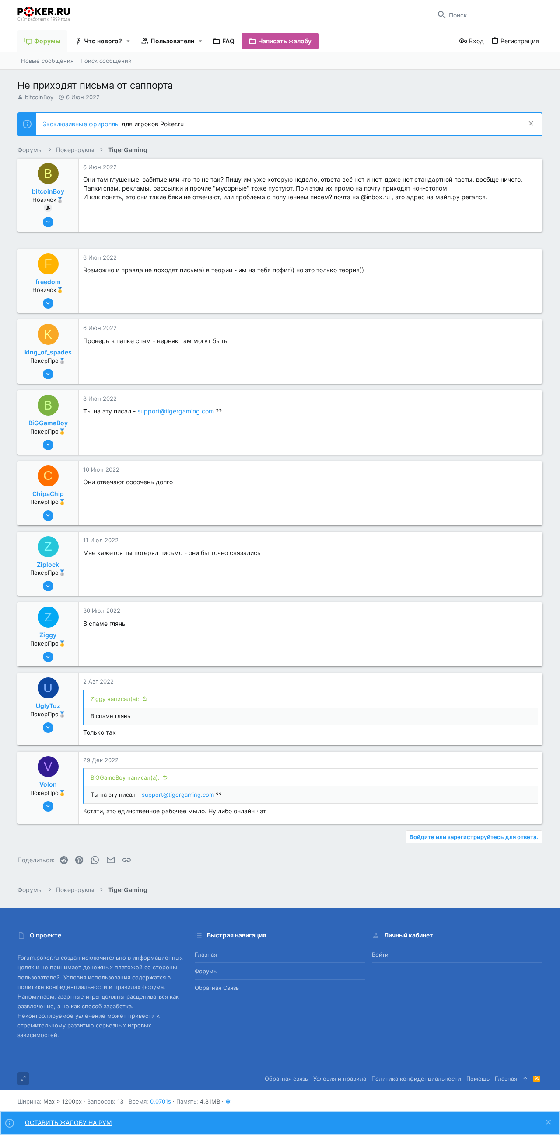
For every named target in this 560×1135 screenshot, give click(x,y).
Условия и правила (339, 1078)
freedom (48, 281)
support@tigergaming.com (175, 411)
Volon (48, 784)
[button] (128, 41)
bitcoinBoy (39, 97)
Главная (206, 954)
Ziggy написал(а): (115, 698)
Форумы (206, 971)
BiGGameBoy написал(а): (125, 777)
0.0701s (160, 1101)
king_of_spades (48, 352)
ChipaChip (48, 493)
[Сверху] (525, 1078)
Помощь (478, 1078)
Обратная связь (217, 987)
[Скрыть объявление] (530, 124)
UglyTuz (48, 705)
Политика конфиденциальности (416, 1078)
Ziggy (47, 635)
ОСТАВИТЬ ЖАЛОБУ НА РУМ (68, 1122)
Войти (380, 954)
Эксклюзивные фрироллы (82, 124)
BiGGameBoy (48, 423)
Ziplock (48, 564)
